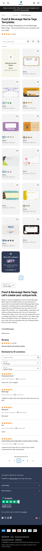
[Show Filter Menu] (38, 41)
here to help (13, 478)
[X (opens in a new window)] (5, 518)
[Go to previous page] (9, 461)
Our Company (6, 490)
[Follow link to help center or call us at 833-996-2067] (34, 3)
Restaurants (5, 333)
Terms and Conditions (8, 539)
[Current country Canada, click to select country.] (37, 518)
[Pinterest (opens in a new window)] (11, 518)
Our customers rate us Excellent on (14, 512)
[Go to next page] (33, 461)
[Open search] (8, 3)
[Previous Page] (15, 278)
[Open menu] (4, 3)
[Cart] (38, 3)
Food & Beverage (26, 15)
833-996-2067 (5, 536)
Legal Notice (18, 539)
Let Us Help (5, 485)
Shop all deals (25, 10)
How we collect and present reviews (13, 346)
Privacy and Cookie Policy (22, 536)
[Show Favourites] (33, 41)
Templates (15, 15)
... (8, 15)
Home (3, 15)
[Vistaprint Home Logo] (21, 3)
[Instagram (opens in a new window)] (8, 518)
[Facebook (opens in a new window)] (3, 518)
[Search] (38, 357)
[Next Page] (26, 278)
